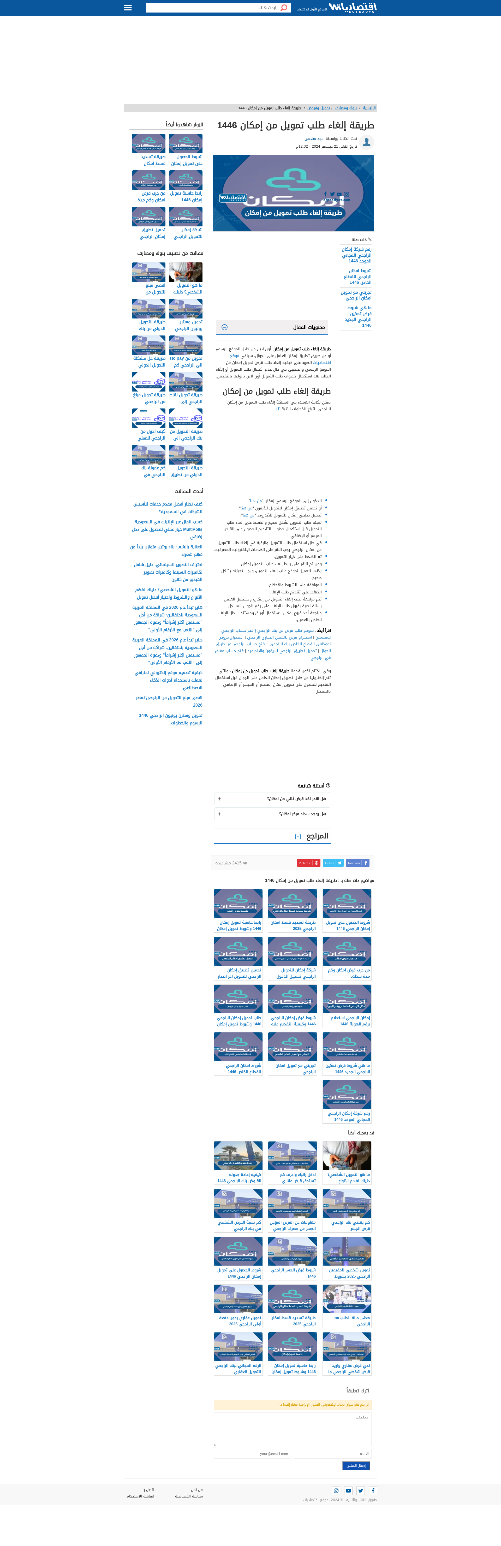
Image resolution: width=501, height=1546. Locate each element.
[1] (278, 409)
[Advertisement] (250, 62)
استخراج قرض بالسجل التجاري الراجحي (279, 637)
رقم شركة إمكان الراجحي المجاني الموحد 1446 (357, 255)
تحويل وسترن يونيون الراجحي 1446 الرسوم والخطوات (170, 719)
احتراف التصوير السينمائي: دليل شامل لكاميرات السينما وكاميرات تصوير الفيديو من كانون (168, 572)
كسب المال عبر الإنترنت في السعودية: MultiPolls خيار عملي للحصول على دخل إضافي (167, 529)
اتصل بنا (147, 1490)
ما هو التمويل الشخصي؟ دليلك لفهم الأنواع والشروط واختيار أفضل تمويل (168, 593)
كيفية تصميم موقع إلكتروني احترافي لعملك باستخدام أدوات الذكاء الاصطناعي (168, 680)
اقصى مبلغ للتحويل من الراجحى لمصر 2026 (169, 701)
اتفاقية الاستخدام (140, 1496)
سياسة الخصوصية (189, 1496)
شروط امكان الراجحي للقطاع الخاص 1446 (358, 276)
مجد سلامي (314, 138)
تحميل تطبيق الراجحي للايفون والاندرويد (282, 650)
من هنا (256, 500)
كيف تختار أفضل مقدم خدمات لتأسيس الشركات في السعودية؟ (167, 508)
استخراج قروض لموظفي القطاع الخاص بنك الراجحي (274, 641)
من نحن (197, 1490)
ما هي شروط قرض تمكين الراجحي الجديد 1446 (358, 316)
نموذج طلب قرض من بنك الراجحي (285, 630)
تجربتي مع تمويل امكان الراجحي (356, 295)
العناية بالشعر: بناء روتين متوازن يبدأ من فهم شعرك (166, 550)
